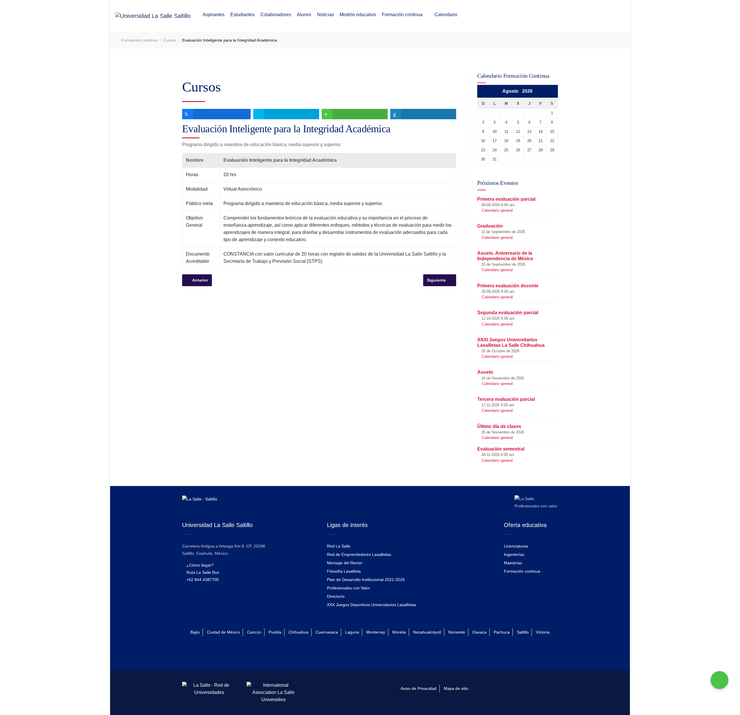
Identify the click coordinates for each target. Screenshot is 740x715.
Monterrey (375, 632)
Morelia (399, 632)
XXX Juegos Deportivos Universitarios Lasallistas (371, 604)
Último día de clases (499, 426)
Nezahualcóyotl (427, 632)
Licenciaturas (516, 546)
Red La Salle (338, 546)
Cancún (254, 632)
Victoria (543, 632)
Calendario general (497, 210)
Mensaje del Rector (344, 563)
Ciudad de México (223, 632)
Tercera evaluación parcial (506, 399)
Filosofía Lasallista (344, 571)
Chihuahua (298, 632)
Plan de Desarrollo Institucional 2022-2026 (366, 579)
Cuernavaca (327, 632)
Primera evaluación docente (508, 285)
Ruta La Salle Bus (202, 572)
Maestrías (513, 563)
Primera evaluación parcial (506, 199)
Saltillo (523, 632)
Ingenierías (514, 554)
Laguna (352, 632)
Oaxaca (479, 632)
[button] (213, 16)
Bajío (195, 632)
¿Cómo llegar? (199, 565)
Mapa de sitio (456, 688)
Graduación (490, 226)
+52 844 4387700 (202, 579)
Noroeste (456, 632)
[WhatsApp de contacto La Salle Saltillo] (719, 680)
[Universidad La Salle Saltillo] (152, 16)
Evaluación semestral (500, 448)
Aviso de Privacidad (418, 688)
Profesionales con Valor (348, 588)
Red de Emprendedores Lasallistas (359, 554)
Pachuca (502, 632)
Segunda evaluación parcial (507, 312)
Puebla (275, 632)
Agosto (512, 91)
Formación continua (522, 571)
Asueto (485, 372)
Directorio (336, 596)
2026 (527, 91)
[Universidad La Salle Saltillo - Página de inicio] (199, 502)
